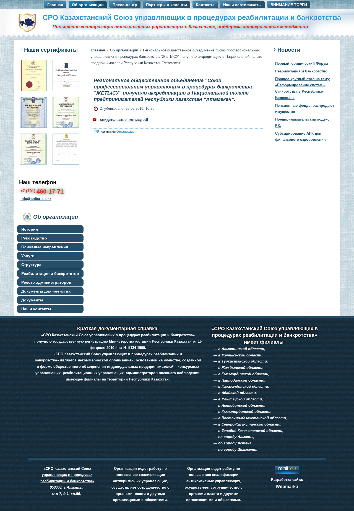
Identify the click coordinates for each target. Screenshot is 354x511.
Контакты (205, 4)
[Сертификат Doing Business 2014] (66, 75)
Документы (32, 300)
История (29, 229)
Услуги (28, 256)
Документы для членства (46, 291)
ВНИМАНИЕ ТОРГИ (288, 4)
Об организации (88, 4)
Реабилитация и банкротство (50, 273)
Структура (31, 264)
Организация (126, 131)
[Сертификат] (33, 112)
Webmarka (287, 486)
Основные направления (44, 247)
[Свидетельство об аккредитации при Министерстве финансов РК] (66, 149)
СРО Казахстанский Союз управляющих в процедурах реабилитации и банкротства (192, 17)
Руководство (34, 238)
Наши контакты (36, 309)
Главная (55, 4)
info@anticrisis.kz (35, 199)
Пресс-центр (125, 4)
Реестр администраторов (46, 282)
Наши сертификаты (242, 4)
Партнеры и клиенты (166, 4)
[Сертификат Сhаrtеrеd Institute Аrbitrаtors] (33, 75)
